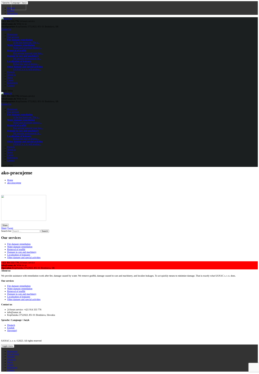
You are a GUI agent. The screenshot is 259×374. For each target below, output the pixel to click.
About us (11, 74)
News (10, 77)
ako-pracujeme (14, 183)
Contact (11, 85)
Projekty (11, 356)
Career (10, 80)
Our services (13, 37)
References (12, 83)
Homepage (12, 34)
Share (4, 225)
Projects (11, 72)
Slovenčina (12, 13)
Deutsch (11, 8)
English (10, 10)
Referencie (12, 367)
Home (10, 180)
